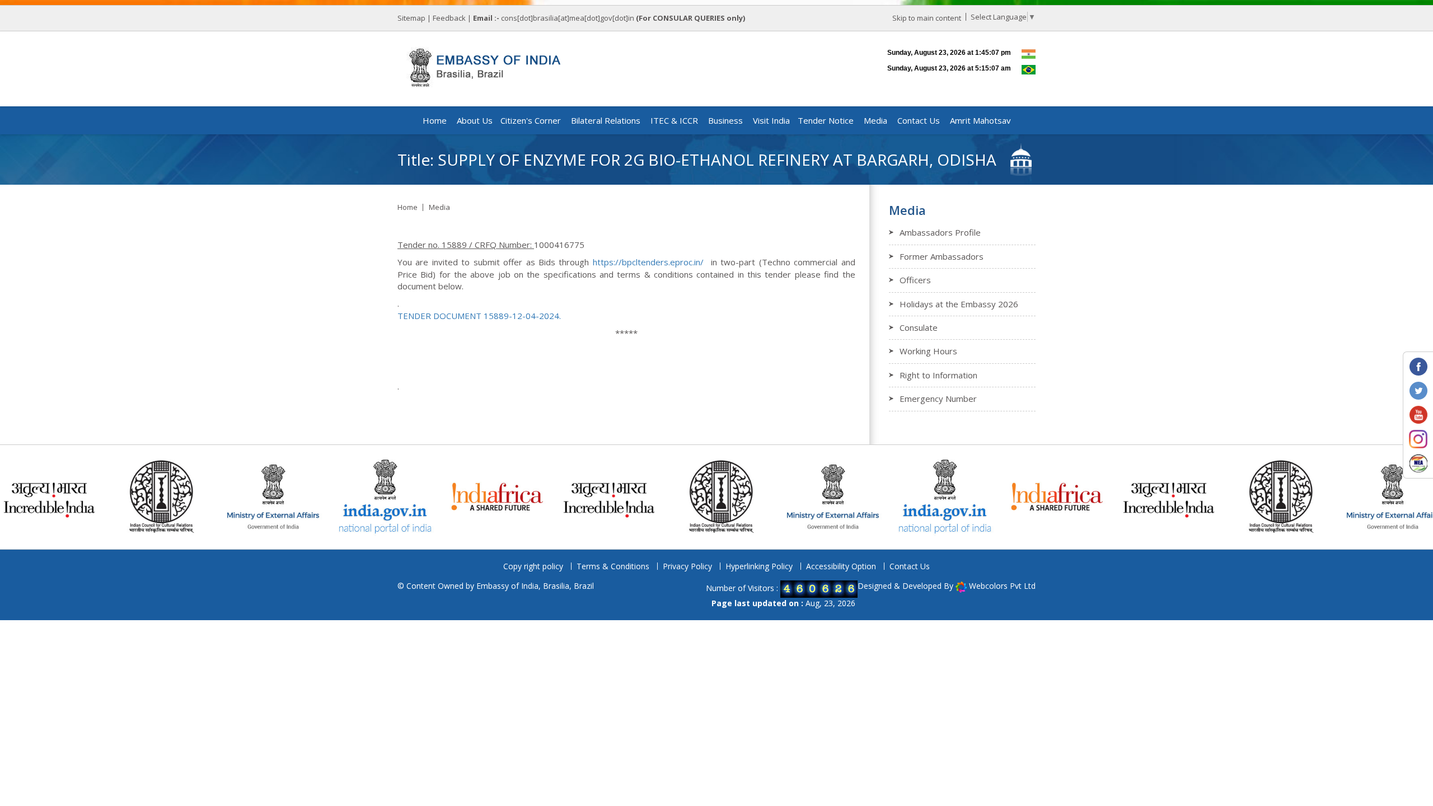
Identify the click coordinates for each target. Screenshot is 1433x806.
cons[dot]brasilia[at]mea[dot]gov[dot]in (568, 18)
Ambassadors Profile (940, 232)
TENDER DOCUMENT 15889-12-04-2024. (479, 315)
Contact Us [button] (918, 120)
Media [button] (875, 120)
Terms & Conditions (613, 566)
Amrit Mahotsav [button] (980, 120)
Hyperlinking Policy (759, 566)
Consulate (919, 327)
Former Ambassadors (942, 256)
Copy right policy (533, 566)
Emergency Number (938, 398)
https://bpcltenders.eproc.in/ (648, 262)
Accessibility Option (841, 566)
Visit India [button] (771, 120)
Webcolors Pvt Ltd (1002, 585)
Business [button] (725, 120)
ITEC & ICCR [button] (674, 120)
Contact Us (909, 566)
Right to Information (938, 375)
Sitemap (411, 18)
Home (435, 120)
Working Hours (928, 351)
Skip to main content (926, 18)
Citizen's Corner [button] (530, 120)
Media (439, 207)
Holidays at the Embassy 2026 (959, 304)
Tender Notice (826, 120)
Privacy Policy (687, 566)
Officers (915, 279)
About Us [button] (475, 120)
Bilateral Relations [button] (605, 120)
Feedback (449, 18)
